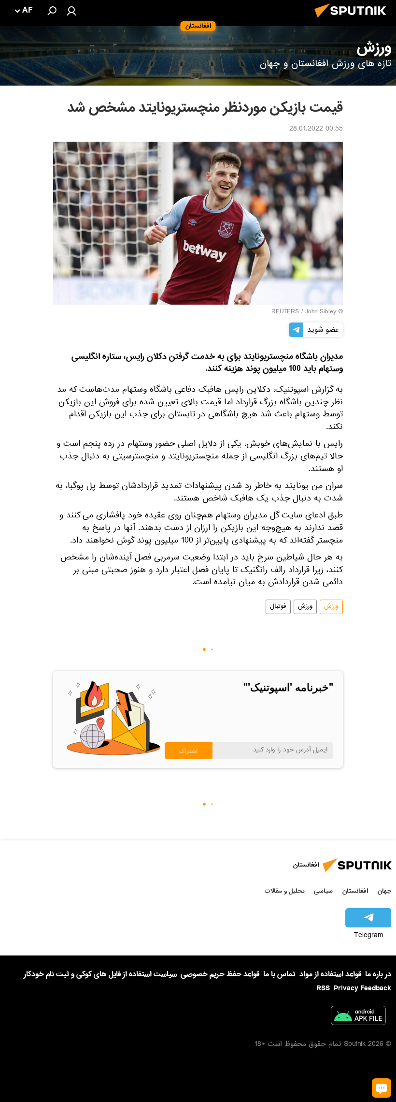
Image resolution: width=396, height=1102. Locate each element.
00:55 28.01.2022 (316, 129)
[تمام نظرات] (381, 1088)
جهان (384, 890)
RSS (323, 988)
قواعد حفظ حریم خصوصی (220, 974)
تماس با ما (279, 974)
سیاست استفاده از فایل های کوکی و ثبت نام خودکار (100, 974)
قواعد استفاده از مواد (330, 974)
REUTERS (285, 312)
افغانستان (355, 890)
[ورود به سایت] (71, 10)
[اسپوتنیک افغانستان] (353, 20)
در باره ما (378, 974)
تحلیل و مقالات (285, 890)
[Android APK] (358, 1017)
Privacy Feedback (362, 988)
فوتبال (278, 607)
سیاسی (323, 890)
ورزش (331, 607)
